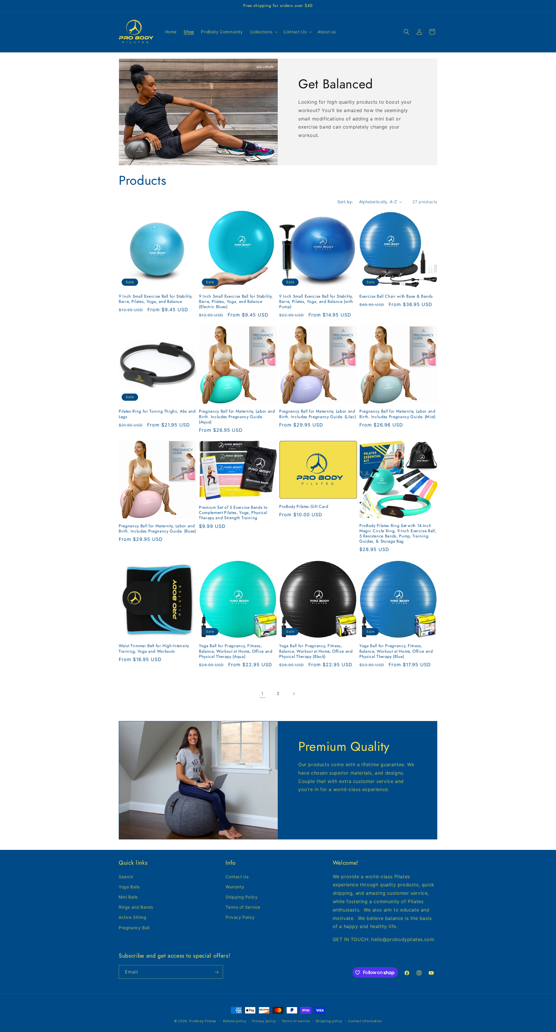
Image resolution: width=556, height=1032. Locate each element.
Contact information (365, 1021)
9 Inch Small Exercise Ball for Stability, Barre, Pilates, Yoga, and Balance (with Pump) (316, 302)
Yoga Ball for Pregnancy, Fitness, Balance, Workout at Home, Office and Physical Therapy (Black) (316, 651)
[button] (263, 32)
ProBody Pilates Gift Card (303, 506)
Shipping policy (329, 1021)
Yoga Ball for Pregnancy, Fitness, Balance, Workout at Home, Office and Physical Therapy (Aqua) (235, 651)
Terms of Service (243, 907)
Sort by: (345, 201)
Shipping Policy (241, 896)
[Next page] (293, 693)
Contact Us (237, 876)
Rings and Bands (136, 907)
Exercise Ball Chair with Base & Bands (396, 296)
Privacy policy (264, 1021)
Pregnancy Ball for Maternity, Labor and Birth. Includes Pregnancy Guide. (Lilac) (317, 414)
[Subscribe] (216, 972)
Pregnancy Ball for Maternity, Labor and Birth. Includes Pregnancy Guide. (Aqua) (237, 416)
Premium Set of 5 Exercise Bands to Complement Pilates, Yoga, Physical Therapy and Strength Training (233, 513)
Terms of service (296, 1021)
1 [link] (262, 693)
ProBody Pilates (202, 1021)
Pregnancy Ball (134, 927)
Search (126, 876)
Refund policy (234, 1021)
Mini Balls (128, 896)
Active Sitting (132, 917)
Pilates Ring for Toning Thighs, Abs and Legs (157, 414)
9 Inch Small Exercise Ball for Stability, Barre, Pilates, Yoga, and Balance (156, 299)
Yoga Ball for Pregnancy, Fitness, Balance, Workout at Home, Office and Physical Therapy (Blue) (396, 651)
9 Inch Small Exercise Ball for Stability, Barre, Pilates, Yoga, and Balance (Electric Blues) (236, 302)
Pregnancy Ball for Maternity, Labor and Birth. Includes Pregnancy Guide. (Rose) (157, 528)
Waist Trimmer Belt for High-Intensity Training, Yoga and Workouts (154, 648)
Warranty (235, 886)
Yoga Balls (129, 886)
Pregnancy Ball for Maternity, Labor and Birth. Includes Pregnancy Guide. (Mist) (397, 414)
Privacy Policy (240, 917)
